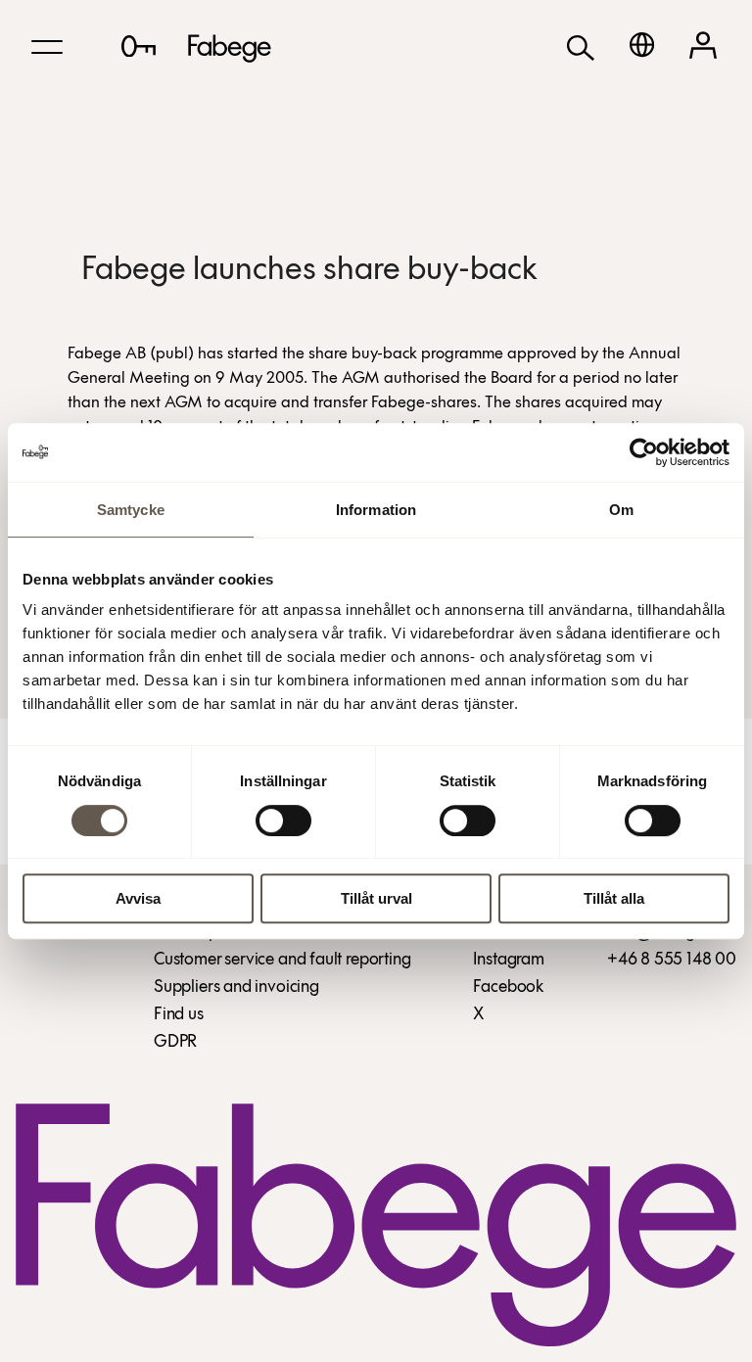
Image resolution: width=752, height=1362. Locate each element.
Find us (179, 1015)
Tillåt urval (376, 898)
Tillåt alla (614, 898)
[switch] (283, 820)
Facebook (508, 988)
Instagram (508, 960)
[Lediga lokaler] (139, 46)
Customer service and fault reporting (282, 960)
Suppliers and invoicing (236, 988)
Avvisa (138, 898)
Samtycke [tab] (130, 509)
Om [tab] (621, 509)
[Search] (580, 46)
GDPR (175, 1043)
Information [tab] (376, 509)
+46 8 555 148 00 (671, 960)
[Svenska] (642, 44)
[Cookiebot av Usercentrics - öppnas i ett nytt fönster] (643, 452)
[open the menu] (47, 47)
